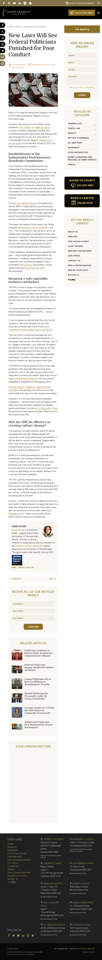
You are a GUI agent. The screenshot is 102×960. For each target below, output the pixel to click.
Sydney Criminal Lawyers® (29, 545)
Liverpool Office (52, 863)
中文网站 (71, 279)
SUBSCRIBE (33, 626)
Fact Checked (18, 67)
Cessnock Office (81, 924)
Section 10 (73, 275)
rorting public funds (48, 408)
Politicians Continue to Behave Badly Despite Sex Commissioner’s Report (38, 653)
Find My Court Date (78, 270)
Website (21, 567)
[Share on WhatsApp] (2, 44)
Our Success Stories (78, 241)
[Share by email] (2, 57)
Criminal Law (75, 123)
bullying (27, 264)
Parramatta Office (83, 839)
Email (14, 567)
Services (72, 133)
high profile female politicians (23, 378)
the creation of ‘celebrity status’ (34, 127)
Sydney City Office (53, 839)
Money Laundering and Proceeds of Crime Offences (82, 158)
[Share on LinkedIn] (2, 38)
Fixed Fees (73, 236)
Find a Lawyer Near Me (79, 265)
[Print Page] (2, 63)
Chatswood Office (83, 863)
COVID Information (78, 152)
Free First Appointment (80, 251)
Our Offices (74, 255)
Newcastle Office (53, 883)
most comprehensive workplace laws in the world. (30, 328)
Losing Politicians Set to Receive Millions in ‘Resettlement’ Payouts (37, 682)
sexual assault (32, 267)
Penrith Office (80, 883)
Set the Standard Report (25, 203)
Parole (71, 164)
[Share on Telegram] (2, 50)
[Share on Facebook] (2, 25)
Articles (18, 27)
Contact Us (74, 260)
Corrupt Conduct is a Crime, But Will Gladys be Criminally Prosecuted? (39, 710)
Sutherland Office (54, 924)
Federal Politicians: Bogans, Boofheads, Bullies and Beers (39, 667)
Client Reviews (75, 246)
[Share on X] (2, 31)
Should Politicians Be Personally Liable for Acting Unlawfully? (36, 696)
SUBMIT (82, 95)
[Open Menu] (98, 12)
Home (10, 27)
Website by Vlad (88, 952)
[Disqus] (33, 786)
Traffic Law (74, 128)
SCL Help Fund (75, 142)
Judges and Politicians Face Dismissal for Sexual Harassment (38, 725)
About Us (73, 231)
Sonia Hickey (20, 64)
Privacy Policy (12, 948)
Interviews (73, 147)
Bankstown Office (83, 902)
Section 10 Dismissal (78, 138)
